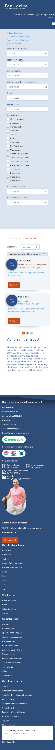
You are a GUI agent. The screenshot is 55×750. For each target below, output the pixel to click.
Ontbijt (13, 138)
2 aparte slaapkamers (19, 157)
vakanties (23, 370)
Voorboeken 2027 (10, 645)
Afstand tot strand (16, 186)
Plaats (10, 93)
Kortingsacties (8, 641)
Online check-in (9, 725)
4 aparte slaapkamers (19, 165)
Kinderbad (14, 130)
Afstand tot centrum (17, 197)
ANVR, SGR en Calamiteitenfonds (17, 695)
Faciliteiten (12, 115)
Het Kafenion (8, 667)
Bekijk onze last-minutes (16, 733)
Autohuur (6, 624)
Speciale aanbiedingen (12, 632)
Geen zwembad (17, 119)
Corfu (4, 576)
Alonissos (6, 554)
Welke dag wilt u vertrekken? (21, 81)
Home (9, 238)
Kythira (19, 238)
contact (50, 17)
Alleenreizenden (14, 43)
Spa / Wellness (16, 146)
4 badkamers (15, 180)
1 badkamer (15, 169)
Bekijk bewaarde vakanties (24, 14)
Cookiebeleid (8, 708)
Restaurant (15, 142)
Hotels (5, 613)
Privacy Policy (8, 699)
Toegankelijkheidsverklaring (14, 703)
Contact (5, 686)
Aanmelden (9, 540)
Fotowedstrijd (8, 654)
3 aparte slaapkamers (19, 161)
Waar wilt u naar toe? (17, 48)
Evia (4, 584)
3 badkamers (15, 177)
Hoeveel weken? (15, 59)
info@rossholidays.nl (11, 428)
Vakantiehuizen (9, 609)
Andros (5, 559)
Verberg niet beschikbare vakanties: (26, 254)
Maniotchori (31, 238)
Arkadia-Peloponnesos (12, 567)
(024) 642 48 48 (48, 14)
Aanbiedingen (8, 628)
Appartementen (9, 600)
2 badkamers (15, 173)
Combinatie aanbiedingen (18, 36)
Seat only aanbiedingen (12, 650)
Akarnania (6, 550)
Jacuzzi (13, 134)
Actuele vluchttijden (11, 716)
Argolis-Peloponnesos (12, 563)
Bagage (5, 720)
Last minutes (8, 675)
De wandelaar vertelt (11, 662)
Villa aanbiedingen (15, 33)
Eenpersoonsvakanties (12, 637)
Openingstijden (9, 742)
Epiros (5, 580)
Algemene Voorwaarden (12, 690)
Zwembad (14, 123)
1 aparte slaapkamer (19, 153)
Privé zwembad (17, 127)
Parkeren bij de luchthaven (14, 712)
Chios (4, 571)
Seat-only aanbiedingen (17, 40)
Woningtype (13, 104)
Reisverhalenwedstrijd (12, 658)
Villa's (4, 604)
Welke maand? (14, 70)
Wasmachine (15, 150)
